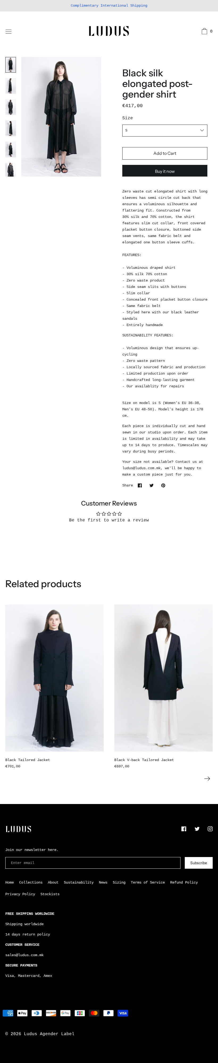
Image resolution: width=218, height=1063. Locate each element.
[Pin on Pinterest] (163, 485)
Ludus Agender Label (49, 1034)
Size (127, 118)
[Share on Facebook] (140, 485)
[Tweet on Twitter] (151, 485)
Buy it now (165, 171)
